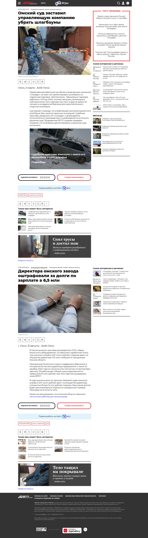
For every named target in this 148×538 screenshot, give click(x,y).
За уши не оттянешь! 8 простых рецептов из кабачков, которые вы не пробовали (116, 288)
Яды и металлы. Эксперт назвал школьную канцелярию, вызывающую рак (114, 311)
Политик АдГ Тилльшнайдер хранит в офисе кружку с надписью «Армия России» (111, 54)
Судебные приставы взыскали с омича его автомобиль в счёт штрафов (58, 156)
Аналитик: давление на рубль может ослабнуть (115, 134)
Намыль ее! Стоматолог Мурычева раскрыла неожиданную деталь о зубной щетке (115, 68)
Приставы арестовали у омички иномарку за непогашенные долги (39, 228)
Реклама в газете (56, 496)
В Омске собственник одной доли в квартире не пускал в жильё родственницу (77, 221)
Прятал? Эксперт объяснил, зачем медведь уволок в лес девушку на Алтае (115, 76)
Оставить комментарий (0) (74, 177)
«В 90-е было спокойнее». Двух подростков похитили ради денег (115, 106)
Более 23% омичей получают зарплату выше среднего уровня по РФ (76, 442)
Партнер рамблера (54, 529)
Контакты (102, 496)
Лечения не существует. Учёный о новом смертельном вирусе (115, 303)
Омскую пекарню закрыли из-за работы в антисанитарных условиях (76, 213)
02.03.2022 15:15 (23, 9)
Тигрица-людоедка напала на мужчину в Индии (113, 150)
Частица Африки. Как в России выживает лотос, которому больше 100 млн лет (115, 99)
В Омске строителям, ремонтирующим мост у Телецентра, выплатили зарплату (76, 449)
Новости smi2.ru (25, 260)
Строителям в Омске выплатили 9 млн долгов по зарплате (40, 448)
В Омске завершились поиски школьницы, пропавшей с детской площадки (111, 36)
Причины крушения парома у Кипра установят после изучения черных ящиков (111, 45)
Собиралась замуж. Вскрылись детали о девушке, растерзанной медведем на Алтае (115, 296)
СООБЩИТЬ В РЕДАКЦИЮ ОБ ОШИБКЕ (47, 498)
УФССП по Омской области (28, 76)
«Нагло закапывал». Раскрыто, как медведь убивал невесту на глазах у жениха (116, 281)
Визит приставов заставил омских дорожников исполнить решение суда (40, 221)
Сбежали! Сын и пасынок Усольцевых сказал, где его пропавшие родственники (116, 84)
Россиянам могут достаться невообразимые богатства (112, 142)
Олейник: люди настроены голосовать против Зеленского (113, 119)
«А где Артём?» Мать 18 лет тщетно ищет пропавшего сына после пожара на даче (115, 91)
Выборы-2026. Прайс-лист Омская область (80, 496)
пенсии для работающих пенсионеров (48, 397)
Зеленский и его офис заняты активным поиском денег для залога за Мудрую (111, 27)
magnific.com (23, 334)
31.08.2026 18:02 (23, 267)
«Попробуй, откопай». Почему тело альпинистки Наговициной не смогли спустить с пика (115, 273)
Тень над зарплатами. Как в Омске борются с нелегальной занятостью (40, 442)
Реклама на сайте (41, 496)
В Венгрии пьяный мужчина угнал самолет (114, 127)
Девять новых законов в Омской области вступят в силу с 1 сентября (111, 17)
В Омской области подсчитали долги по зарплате (39, 455)
